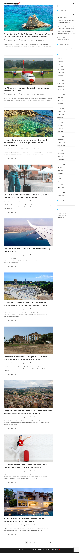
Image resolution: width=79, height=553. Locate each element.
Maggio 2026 (60, 64)
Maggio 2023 (60, 125)
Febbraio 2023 (60, 134)
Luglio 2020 (60, 148)
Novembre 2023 (61, 111)
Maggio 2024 (60, 103)
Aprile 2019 (59, 178)
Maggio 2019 (60, 176)
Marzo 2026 (60, 66)
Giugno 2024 (60, 100)
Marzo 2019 (60, 181)
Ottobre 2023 (60, 114)
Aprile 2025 (59, 78)
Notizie (32, 40)
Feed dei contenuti (61, 213)
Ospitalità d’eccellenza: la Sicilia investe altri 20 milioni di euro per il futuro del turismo (26, 466)
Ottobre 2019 (60, 162)
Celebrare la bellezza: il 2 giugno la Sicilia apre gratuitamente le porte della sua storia (25, 358)
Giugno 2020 (60, 150)
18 (46, 543)
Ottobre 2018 (60, 195)
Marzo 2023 (60, 131)
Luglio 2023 (60, 120)
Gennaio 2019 (60, 187)
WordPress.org (60, 217)
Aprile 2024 (59, 106)
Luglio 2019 (60, 170)
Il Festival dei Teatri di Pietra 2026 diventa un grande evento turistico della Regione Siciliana (25, 304)
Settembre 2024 (61, 94)
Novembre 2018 (61, 192)
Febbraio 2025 (60, 80)
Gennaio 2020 (60, 156)
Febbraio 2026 (60, 69)
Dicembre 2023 (60, 108)
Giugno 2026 (60, 61)
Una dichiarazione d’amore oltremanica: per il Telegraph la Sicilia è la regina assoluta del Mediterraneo (25, 143)
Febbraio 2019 (60, 184)
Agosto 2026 (60, 58)
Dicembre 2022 (60, 139)
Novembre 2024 (61, 89)
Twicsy (58, 48)
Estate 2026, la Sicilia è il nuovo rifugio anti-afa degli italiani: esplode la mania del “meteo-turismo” (28, 35)
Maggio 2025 (60, 75)
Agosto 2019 (60, 167)
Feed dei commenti (61, 215)
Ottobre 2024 (60, 92)
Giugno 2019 (60, 173)
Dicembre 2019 (60, 159)
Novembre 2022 (61, 142)
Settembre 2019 (61, 164)
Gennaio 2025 (60, 83)
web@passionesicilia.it (11, 40)
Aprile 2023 (59, 128)
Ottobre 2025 (60, 72)
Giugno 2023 (60, 122)
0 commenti (40, 40)
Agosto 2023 (60, 117)
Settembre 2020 (61, 145)
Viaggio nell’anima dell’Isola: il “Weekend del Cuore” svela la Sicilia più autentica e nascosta (28, 412)
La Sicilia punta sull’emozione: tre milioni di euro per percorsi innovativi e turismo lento (26, 196)
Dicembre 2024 (60, 86)
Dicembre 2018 (60, 190)
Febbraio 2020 (60, 153)
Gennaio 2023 (60, 136)
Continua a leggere (11, 52)
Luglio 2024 (60, 97)
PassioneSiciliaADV (52, 549)
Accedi (58, 212)
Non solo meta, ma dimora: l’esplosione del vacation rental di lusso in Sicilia (24, 520)
